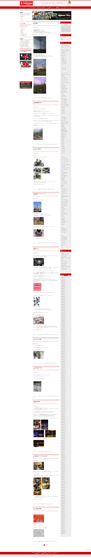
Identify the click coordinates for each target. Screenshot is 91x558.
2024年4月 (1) (63, 285)
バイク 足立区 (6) (63, 205)
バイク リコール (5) (64, 101)
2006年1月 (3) (63, 528)
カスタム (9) (63, 216)
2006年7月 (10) (63, 522)
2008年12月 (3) (63, 481)
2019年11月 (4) (63, 296)
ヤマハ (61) (62, 137)
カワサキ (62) (63, 218)
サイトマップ (54, 553)
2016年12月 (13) (63, 351)
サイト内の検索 (63, 37)
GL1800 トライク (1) (64, 123)
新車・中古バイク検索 (40, 7)
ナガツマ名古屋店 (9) (64, 99)
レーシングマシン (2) (64, 199)
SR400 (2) (63, 140)
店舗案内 (57, 7)
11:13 (51, 541)
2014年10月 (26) (63, 392)
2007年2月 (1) (63, 511)
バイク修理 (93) (63, 52)
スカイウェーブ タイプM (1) (65, 50)
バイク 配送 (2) (63, 128)
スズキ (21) (62, 227)
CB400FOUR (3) (64, 59)
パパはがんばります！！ (64, 263)
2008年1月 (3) (63, 498)
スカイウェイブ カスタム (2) (65, 82)
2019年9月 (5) (63, 299)
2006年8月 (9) (63, 520)
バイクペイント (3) (63, 183)
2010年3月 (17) (63, 465)
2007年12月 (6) (63, 500)
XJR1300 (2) (63, 146)
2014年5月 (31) (63, 400)
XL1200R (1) (63, 110)
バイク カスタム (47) (64, 77)
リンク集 (50, 553)
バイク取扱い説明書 (40, 541)
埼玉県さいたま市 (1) (64, 134)
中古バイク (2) (63, 245)
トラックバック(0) (54, 334)
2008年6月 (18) (63, 490)
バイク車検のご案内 (23, 34)
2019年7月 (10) (63, 302)
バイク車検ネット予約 (24, 35)
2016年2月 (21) (63, 367)
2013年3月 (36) (63, 422)
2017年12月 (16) (63, 332)
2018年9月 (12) (63, 318)
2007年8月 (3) (63, 503)
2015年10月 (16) (63, 373)
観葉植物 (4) (63, 178)
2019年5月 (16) (63, 305)
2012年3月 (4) (63, 441)
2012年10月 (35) (63, 430)
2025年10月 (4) (63, 283)
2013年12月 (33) (63, 408)
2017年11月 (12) (63, 334)
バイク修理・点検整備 (24, 26)
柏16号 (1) (62, 207)
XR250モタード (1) (64, 61)
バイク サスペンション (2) (65, 161)
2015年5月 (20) (63, 381)
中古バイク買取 (32, 7)
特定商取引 (42, 553)
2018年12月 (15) (63, 313)
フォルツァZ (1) (64, 69)
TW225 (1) (63, 143)
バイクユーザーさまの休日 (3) (65, 164)
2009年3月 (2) (63, 476)
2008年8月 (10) (63, 487)
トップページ (24, 7)
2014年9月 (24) (63, 394)
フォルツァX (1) (64, 67)
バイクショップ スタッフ (41, 242)
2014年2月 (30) (63, 405)
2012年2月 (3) (63, 443)
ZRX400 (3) (63, 224)
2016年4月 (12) (63, 364)
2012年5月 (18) (63, 438)
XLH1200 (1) (63, 113)
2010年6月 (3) (63, 460)
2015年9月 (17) (63, 375)
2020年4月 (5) (63, 291)
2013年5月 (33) (63, 419)
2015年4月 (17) (63, 383)
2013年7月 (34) (63, 416)
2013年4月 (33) (63, 421)
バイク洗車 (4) (63, 180)
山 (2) (62, 93)
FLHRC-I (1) (63, 107)
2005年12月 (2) (63, 530)
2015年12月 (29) (63, 370)
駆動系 (22, 31)
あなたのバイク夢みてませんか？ (24, 60)
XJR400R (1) (63, 148)
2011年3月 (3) (63, 451)
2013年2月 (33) (63, 424)
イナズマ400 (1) (64, 230)
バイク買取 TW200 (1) (64, 88)
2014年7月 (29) (63, 397)
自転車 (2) (62, 194)
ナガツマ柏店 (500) (63, 213)
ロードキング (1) (63, 188)
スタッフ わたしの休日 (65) (65, 104)
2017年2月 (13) (63, 348)
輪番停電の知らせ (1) (64, 129)
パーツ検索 (48, 552)
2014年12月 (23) (63, 389)
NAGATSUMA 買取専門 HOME (25, 41)
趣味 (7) (62, 186)
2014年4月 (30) (63, 402)
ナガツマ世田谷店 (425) (64, 172)
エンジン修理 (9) (63, 177)
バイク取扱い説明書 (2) (64, 131)
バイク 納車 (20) (63, 118)
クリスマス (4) (63, 191)
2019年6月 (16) (63, 304)
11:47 (47, 503)
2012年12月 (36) (63, 427)
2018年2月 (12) (63, 329)
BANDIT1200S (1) (63, 85)
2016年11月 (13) (63, 353)
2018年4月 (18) (63, 326)
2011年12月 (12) (63, 446)
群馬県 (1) (62, 197)
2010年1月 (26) (63, 468)
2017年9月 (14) (63, 337)
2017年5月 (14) (63, 343)
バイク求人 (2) (63, 243)
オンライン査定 (53, 552)
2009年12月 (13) (63, 470)
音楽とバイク (63, 260)
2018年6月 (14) (63, 323)
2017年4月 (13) (63, 345)
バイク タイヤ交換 (64, 261)
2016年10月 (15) (63, 354)
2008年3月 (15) (63, 495)
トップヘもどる (89, 549)
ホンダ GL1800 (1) (64, 169)
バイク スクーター (40, 334)
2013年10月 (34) (63, 411)
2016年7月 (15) (63, 359)
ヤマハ (22, 18)
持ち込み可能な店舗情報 (24, 45)
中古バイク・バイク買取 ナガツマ (37, 552)
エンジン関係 (22, 29)
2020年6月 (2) (63, 288)
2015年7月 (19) (63, 378)
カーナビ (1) (63, 156)
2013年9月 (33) (63, 413)
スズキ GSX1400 (63, 256)
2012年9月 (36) (63, 432)
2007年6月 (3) (63, 506)
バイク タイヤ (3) (63, 96)
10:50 (51, 334)
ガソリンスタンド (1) (64, 80)
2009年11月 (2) (63, 471)
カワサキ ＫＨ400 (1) (64, 202)
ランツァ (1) (63, 151)
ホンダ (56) (62, 58)
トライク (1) (63, 210)
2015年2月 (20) (63, 386)
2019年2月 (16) (63, 310)
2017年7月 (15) (63, 340)
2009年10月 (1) (63, 473)
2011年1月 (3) (63, 454)
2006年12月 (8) (63, 514)
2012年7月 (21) (63, 435)
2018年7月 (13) (63, 321)
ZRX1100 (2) (63, 222)
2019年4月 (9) (63, 307)
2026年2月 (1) (63, 277)
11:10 (45, 451)
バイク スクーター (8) (64, 79)
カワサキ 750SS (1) (64, 175)
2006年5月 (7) (63, 525)
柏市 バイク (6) (63, 55)
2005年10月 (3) (63, 533)
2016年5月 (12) (63, 362)
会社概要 (46, 553)
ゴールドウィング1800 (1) (64, 45)
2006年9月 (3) (63, 519)
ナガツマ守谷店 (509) (64, 237)
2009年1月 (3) (63, 479)
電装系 (22, 30)
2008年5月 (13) (63, 492)
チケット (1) (63, 235)
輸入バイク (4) (63, 120)
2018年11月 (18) (63, 315)
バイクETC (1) (63, 240)
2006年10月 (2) (63, 517)
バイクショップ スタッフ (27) (65, 167)
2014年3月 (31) (63, 403)
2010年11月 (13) (63, 457)
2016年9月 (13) (63, 356)
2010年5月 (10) (63, 462)
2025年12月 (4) (63, 280)
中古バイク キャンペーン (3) (65, 74)
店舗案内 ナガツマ (37, 553)
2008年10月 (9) (63, 484)
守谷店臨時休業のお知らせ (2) (65, 196)
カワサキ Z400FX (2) (64, 158)
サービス (58, 552)
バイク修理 (49, 7)
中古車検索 (44, 552)
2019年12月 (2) (63, 294)
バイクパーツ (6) (63, 90)
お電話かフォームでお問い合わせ (25, 46)
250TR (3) (63, 219)
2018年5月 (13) (63, 324)
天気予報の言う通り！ (64, 254)
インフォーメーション (66, 7)
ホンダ (38, 503)
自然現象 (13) (63, 126)
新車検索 (22, 16)
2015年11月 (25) (63, 372)
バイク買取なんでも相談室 (24, 44)
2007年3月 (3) (63, 509)
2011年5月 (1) (63, 449)
